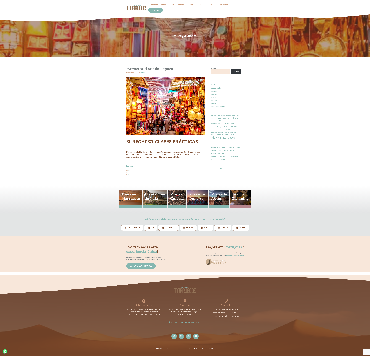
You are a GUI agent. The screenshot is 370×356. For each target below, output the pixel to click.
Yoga (202, 5)
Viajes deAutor (219, 196)
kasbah (214, 91)
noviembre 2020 (217, 169)
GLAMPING (155, 10)
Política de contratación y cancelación (186, 322)
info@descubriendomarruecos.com (226, 316)
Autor (211, 5)
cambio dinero (235, 115)
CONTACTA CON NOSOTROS (141, 266)
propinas (222, 130)
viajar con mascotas (229, 134)
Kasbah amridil (214, 127)
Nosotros (154, 5)
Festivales (215, 85)
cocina (212, 118)
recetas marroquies (235, 130)
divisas (213, 121)
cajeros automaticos (226, 115)
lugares (214, 94)
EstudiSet (211, 349)
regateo (138, 171)
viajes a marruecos (218, 106)
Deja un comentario (134, 175)
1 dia (192, 5)
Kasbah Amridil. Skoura (219, 160)
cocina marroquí (218, 118)
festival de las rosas (219, 121)
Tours (163, 5)
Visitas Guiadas (178, 5)
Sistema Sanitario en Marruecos (222, 151)
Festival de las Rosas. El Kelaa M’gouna (225, 157)
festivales (227, 121)
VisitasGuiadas (177, 196)
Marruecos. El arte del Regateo (149, 69)
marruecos (131, 173)
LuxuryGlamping (240, 196)
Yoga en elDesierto (197, 196)
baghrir (220, 115)
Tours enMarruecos (130, 196)
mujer (217, 130)
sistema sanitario (220, 134)
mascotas (213, 130)
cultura (234, 118)
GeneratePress (194, 349)
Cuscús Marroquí (217, 154)
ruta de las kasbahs (228, 132)
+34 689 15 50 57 (232, 309)
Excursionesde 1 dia (155, 196)
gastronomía (216, 88)
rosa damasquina (219, 132)
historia (222, 123)
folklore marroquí (234, 121)
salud (235, 132)
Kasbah (232, 123)
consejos (214, 82)
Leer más (129, 166)
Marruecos (131, 171)
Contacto (224, 5)
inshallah (227, 123)
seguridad (213, 134)
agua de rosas (214, 115)
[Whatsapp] (5, 351)
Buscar (213, 68)
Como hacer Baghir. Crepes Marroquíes (225, 147)
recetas (214, 100)
